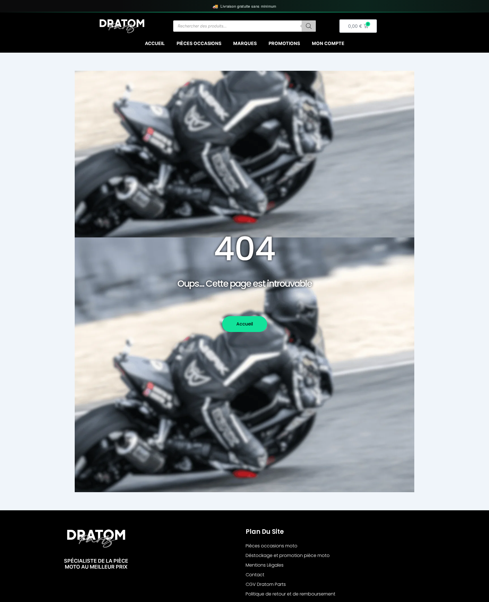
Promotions (284, 43)
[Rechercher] (309, 26)
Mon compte (328, 43)
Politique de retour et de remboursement (290, 594)
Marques (245, 43)
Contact (255, 574)
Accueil (155, 43)
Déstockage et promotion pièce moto (288, 555)
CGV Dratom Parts (266, 584)
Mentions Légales (265, 565)
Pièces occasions (199, 43)
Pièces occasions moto (271, 546)
